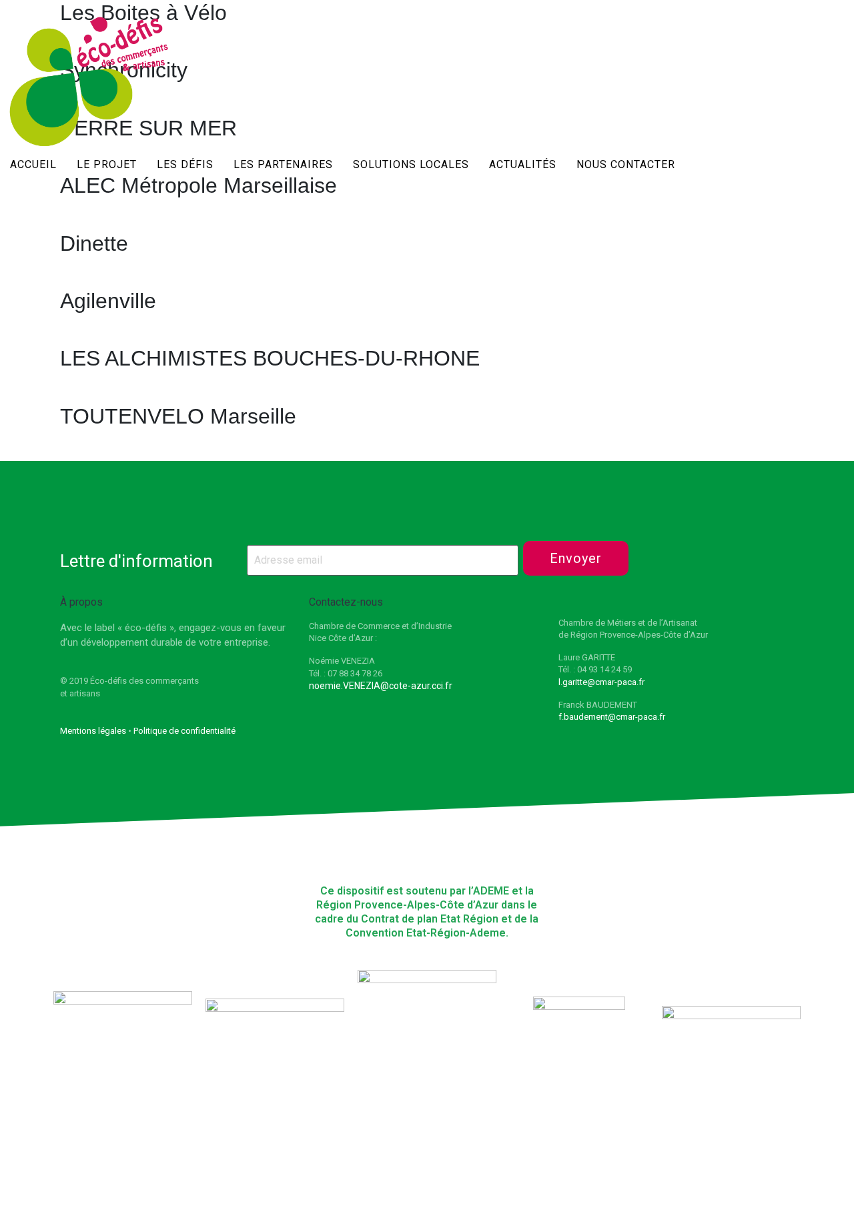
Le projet (107, 164)
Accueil (33, 164)
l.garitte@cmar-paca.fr (601, 682)
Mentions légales (93, 731)
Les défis (185, 164)
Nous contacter (625, 164)
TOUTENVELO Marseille (178, 416)
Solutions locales (411, 164)
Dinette (94, 243)
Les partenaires (283, 164)
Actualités (522, 164)
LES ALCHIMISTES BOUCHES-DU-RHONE (270, 358)
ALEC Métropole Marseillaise (198, 185)
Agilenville (108, 301)
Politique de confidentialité (184, 731)
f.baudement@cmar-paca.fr (611, 717)
